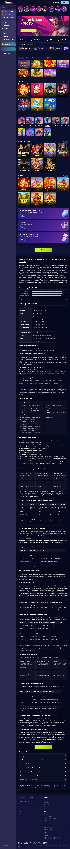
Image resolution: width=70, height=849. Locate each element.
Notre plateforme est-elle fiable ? (28, 756)
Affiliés (45, 814)
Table (48, 57)
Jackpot (42, 57)
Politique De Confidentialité (49, 820)
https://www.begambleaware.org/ (56, 832)
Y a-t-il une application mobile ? (28, 779)
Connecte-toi (55, 2)
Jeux (45, 800)
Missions (46, 808)
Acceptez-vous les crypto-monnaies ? (30, 767)
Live (37, 57)
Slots (32, 57)
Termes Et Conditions (48, 816)
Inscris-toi (64, 2)
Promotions (46, 804)
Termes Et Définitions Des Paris (50, 818)
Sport (19, 814)
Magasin (12, 17)
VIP (8, 17)
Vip (44, 806)
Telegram (57, 838)
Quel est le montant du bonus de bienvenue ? (31, 760)
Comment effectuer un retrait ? (28, 764)
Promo (3, 17)
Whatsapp (49, 838)
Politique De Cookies (48, 827)
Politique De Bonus (48, 829)
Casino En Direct (47, 802)
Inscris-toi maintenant (28, 31)
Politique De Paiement (48, 825)
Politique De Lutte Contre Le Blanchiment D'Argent (54, 823)
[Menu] (2, 2)
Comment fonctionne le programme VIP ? (30, 771)
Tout (27, 57)
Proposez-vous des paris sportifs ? (29, 775)
